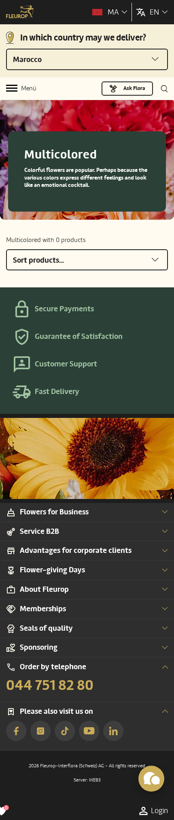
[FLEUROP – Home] (20, 12)
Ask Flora (134, 88)
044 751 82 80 (49, 685)
